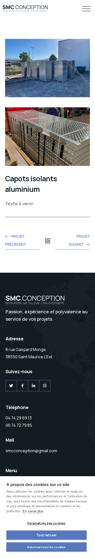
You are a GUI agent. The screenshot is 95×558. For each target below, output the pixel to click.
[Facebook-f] (22, 385)
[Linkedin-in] (33, 385)
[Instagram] (44, 385)
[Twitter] (11, 385)
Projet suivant (79, 240)
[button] (86, 9)
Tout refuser (46, 535)
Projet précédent (15, 240)
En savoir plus (33, 511)
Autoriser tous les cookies (46, 547)
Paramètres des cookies (46, 523)
